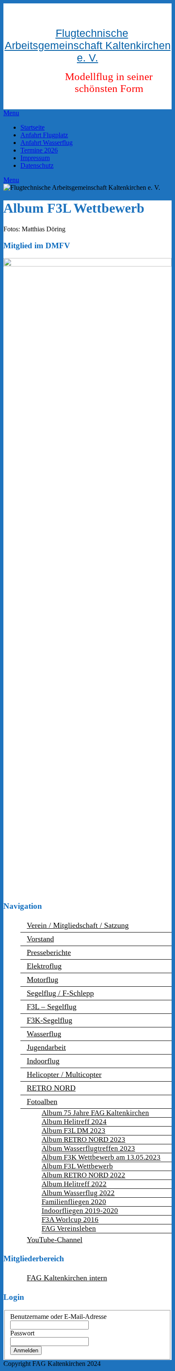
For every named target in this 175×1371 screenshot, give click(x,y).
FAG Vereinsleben (69, 1228)
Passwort (22, 1333)
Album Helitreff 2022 (74, 1184)
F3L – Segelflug (51, 1006)
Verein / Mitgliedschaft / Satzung (78, 925)
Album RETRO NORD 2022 (83, 1175)
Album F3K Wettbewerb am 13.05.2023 (101, 1157)
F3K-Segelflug (49, 1020)
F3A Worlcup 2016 (70, 1220)
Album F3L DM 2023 (73, 1131)
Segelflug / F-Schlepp (60, 993)
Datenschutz (37, 165)
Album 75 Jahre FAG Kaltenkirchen (95, 1113)
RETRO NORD (51, 1088)
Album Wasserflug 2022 (78, 1193)
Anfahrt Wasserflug (46, 142)
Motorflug (42, 979)
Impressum (35, 157)
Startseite (32, 127)
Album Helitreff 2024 (74, 1122)
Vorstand (40, 939)
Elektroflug (44, 966)
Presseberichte (49, 952)
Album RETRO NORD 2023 (83, 1139)
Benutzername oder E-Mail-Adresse (58, 1316)
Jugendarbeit (46, 1047)
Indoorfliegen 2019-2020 (80, 1211)
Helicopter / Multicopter (64, 1074)
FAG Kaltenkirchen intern (67, 1278)
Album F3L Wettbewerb (77, 1166)
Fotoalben (42, 1101)
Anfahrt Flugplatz (44, 135)
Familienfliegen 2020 (74, 1202)
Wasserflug (44, 1034)
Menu (11, 113)
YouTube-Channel (54, 1239)
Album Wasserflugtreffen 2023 (88, 1148)
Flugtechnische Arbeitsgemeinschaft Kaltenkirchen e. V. (88, 45)
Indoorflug (43, 1061)
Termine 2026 (39, 150)
